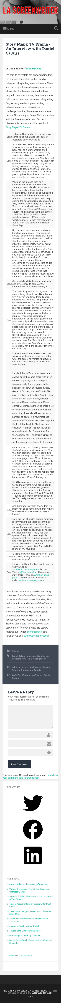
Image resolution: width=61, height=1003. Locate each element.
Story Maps (42, 656)
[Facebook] (32, 840)
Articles (16, 651)
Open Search (55, 28)
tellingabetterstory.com (36, 635)
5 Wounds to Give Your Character (24, 930)
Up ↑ (30, 996)
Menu (10, 28)
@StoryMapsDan (28, 572)
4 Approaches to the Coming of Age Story (28, 884)
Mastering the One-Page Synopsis (25, 935)
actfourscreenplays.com (31, 580)
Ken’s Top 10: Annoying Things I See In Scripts (31, 676)
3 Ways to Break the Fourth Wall (24, 926)
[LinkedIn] (32, 866)
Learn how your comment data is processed (30, 776)
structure (16, 658)
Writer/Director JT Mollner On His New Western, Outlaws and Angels (31, 668)
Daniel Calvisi (18, 656)
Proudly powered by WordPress (25, 990)
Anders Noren (42, 993)
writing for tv (39, 658)
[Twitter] (32, 814)
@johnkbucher (34, 68)
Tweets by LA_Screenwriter (20, 955)
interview (31, 656)
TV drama (27, 658)
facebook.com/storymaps (25, 569)
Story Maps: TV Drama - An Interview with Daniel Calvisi (30, 49)
